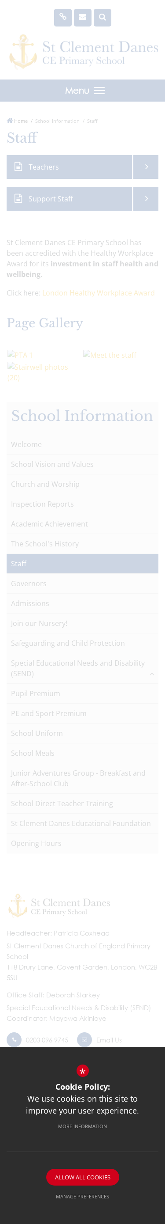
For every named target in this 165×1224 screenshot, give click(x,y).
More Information (82, 1126)
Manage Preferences (82, 1196)
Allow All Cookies (82, 1177)
